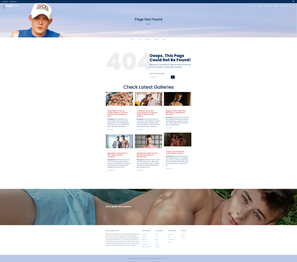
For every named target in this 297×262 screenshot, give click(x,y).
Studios (276, 6)
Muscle (157, 244)
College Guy (145, 244)
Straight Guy (171, 239)
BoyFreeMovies (13, 1)
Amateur (144, 234)
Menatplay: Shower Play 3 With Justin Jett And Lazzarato (117, 155)
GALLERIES (260, 6)
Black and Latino (146, 247)
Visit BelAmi (169, 207)
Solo (169, 237)
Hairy (156, 239)
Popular (133, 39)
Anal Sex (170, 234)
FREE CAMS (284, 6)
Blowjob (144, 242)
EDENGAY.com (165, 258)
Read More (111, 129)
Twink (169, 242)
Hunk (156, 242)
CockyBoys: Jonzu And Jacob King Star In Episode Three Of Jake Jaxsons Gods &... (147, 113)
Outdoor (157, 247)
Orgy (156, 237)
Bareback (144, 237)
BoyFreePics (5, 1)
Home (253, 6)
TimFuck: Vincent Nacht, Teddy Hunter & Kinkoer (175, 152)
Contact (183, 234)
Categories (268, 6)
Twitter (183, 237)
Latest (139, 39)
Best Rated (147, 39)
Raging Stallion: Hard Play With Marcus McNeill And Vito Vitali (175, 112)
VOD (290, 6)
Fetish (156, 234)
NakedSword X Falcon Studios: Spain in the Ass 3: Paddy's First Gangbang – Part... (118, 113)
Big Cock (144, 239)
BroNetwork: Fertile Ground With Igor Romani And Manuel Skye (147, 155)
